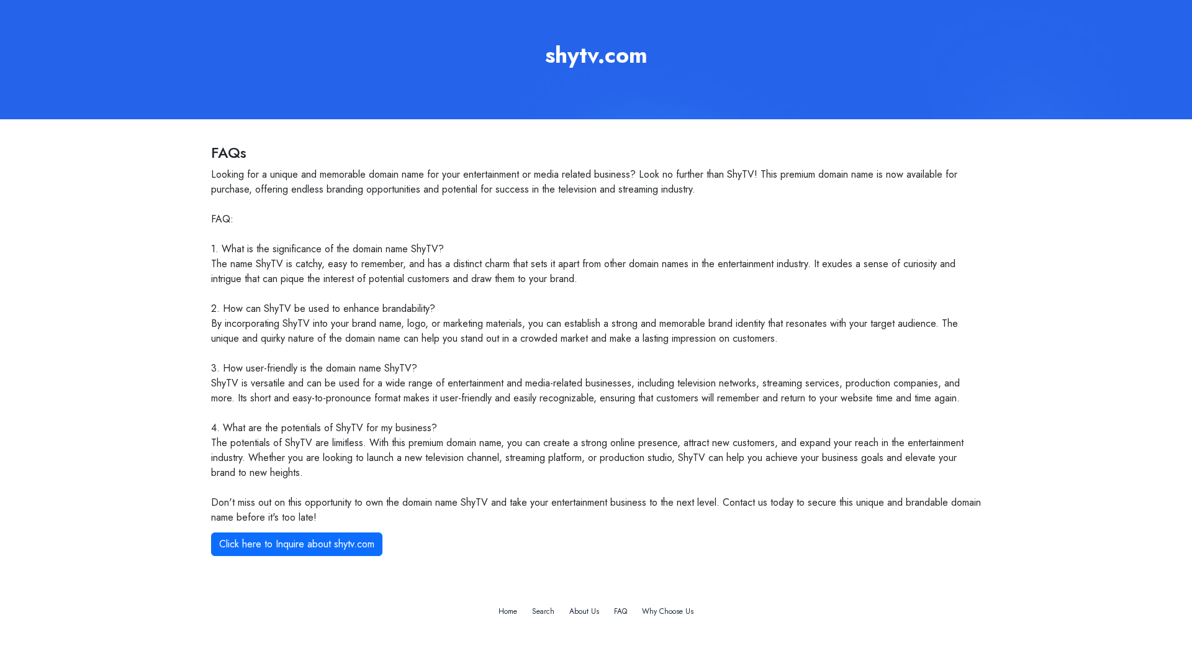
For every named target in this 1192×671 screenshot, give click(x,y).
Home (508, 611)
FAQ (620, 611)
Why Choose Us (667, 611)
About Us (584, 611)
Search (543, 611)
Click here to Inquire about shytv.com (296, 544)
